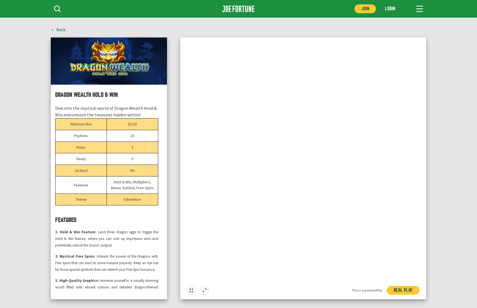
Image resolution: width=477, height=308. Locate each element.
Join (365, 8)
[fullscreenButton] (191, 290)
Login (390, 8)
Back (60, 30)
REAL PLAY (403, 290)
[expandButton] (204, 290)
